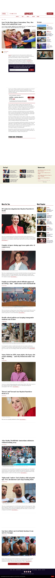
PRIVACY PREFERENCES (34, 569)
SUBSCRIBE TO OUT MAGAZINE (4, 13)
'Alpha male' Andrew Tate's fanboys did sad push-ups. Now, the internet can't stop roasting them (18, 479)
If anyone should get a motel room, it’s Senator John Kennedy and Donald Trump (50, 242)
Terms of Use (23, 576)
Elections (48, 44)
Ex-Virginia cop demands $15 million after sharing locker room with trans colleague (50, 218)
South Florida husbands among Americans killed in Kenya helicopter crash (50, 29)
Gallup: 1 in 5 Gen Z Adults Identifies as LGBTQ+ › (44, 178)
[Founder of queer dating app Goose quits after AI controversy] (19, 260)
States (48, 213)
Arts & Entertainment (49, 31)
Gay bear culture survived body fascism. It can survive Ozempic (17, 532)
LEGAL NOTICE (43, 569)
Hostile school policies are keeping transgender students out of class (18, 318)
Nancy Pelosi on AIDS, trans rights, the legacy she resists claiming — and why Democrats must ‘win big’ (18, 356)
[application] (45, 54)
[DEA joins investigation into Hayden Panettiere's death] (19, 223)
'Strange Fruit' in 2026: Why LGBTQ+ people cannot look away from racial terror (50, 236)
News (22, 16)
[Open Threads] (14, 13)
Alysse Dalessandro (4, 444)
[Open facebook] (10, 13)
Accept (53, 576)
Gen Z (9, 55)
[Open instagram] (16, 13)
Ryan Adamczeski (6, 51)
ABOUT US (14, 569)
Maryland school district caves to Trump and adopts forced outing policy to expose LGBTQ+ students (14, 177)
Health (28, 16)
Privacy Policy (17, 576)
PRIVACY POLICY (29, 569)
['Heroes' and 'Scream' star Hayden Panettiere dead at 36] (19, 406)
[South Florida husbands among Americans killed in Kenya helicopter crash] (41, 27)
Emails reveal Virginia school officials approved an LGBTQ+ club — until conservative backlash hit (18, 283)
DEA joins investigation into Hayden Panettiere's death (18, 210)
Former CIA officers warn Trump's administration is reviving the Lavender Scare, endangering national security (14, 173)
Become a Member (31, 97)
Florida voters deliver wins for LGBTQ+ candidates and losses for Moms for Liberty (50, 48)
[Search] (45, 13)
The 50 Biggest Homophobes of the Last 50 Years (30, 176)
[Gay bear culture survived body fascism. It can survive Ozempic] (19, 546)
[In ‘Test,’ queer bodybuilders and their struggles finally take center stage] (41, 33)
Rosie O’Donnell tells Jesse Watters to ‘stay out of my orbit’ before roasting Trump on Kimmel (31, 172)
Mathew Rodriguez (4, 212)
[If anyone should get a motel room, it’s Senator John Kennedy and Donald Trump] (41, 240)
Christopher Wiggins (4, 285)
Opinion (38, 16)
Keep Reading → (5, 240)
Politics (17, 16)
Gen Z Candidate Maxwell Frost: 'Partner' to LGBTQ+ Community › (45, 176)
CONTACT (11, 569)
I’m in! (31, 69)
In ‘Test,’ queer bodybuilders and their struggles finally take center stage (50, 35)
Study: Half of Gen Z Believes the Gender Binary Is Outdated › (44, 170)
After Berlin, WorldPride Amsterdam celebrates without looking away (18, 441)
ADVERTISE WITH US (24, 569)
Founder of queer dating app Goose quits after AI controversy (18, 246)
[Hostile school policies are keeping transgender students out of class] (19, 332)
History (33, 16)
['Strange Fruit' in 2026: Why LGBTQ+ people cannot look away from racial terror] (41, 234)
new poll (28, 60)
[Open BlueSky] (12, 13)
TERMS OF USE (39, 569)
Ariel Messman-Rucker (4, 481)
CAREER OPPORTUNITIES (19, 569)
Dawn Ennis (3, 249)
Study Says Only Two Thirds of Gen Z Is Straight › (44, 173)
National (48, 226)
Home (2, 19)
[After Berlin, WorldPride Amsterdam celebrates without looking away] (19, 455)
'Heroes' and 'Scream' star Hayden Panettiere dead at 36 (17, 393)
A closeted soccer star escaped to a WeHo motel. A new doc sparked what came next (14, 181)
